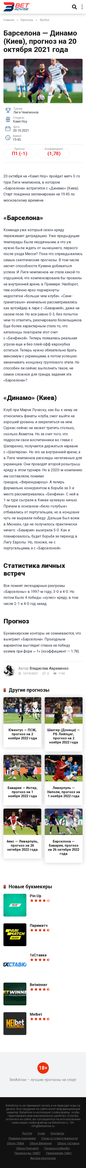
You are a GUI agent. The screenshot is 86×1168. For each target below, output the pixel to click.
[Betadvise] (16, 6)
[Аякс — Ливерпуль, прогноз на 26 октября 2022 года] (22, 834)
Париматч (38, 925)
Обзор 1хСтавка (68, 1143)
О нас (41, 1133)
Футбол (44, 20)
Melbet (36, 1014)
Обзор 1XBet (15, 1143)
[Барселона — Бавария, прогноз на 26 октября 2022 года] (64, 834)
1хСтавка (38, 955)
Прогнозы (27, 20)
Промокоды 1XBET (27, 1153)
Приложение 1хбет (59, 1153)
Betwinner (38, 985)
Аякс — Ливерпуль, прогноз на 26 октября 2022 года (22, 846)
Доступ (27, 1133)
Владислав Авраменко (49, 668)
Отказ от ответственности (59, 1138)
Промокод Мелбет (57, 1148)
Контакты (57, 1133)
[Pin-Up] (14, 915)
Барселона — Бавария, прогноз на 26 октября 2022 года (63, 848)
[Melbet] (14, 1034)
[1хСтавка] (14, 974)
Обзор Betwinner (41, 1143)
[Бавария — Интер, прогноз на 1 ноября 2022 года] (22, 780)
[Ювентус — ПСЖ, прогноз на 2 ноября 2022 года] (22, 722)
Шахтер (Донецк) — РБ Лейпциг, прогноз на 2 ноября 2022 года (63, 736)
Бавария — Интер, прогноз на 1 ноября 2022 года (22, 792)
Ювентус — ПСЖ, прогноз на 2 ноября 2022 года (22, 734)
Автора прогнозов (43, 1158)
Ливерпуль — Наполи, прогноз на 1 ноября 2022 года (63, 792)
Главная (8, 20)
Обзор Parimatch (27, 1148)
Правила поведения (22, 1138)
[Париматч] (14, 945)
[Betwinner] (14, 1004)
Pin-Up (35, 896)
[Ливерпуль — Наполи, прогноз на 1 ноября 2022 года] (64, 780)
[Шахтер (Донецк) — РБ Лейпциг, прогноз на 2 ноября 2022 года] (64, 722)
